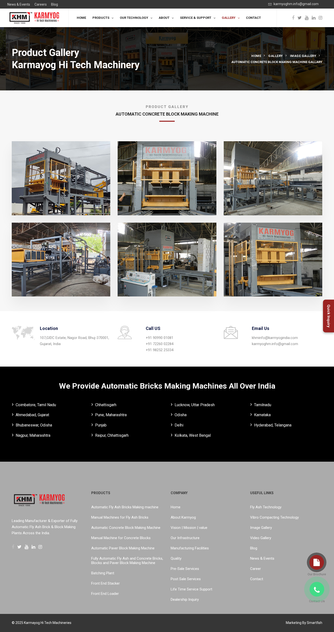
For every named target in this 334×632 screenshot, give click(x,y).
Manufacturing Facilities (190, 548)
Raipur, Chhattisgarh (112, 435)
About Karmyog (183, 517)
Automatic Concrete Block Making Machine (125, 527)
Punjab (101, 425)
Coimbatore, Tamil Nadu (36, 405)
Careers (40, 4)
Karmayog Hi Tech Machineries (47, 623)
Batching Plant (102, 573)
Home (256, 56)
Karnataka (262, 415)
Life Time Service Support (191, 589)
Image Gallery (303, 56)
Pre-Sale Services (185, 569)
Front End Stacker (105, 583)
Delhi (179, 425)
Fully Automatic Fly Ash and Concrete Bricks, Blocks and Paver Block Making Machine (127, 560)
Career (255, 569)
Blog (54, 4)
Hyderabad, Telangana (272, 425)
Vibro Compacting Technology (274, 517)
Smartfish (314, 623)
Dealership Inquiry (185, 599)
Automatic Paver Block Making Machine (123, 548)
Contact (256, 579)
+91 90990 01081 (159, 338)
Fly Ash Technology (265, 507)
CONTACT (253, 18)
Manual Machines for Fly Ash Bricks (119, 517)
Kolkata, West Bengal (193, 435)
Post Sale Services (186, 579)
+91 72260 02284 (159, 344)
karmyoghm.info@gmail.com (296, 4)
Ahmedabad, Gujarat (32, 415)
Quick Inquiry (328, 316)
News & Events (18, 4)
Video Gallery (260, 538)
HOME (81, 18)
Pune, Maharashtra (111, 415)
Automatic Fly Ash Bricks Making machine (124, 507)
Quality (176, 558)
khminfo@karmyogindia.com (275, 338)
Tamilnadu (262, 405)
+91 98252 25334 (159, 350)
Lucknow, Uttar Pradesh (195, 405)
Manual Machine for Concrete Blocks (121, 538)
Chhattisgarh (105, 405)
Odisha (181, 415)
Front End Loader (105, 593)
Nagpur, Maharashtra (33, 435)
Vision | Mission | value (189, 527)
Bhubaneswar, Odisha (34, 425)
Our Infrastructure (185, 538)
